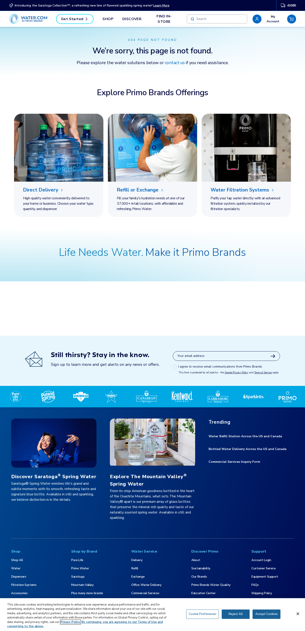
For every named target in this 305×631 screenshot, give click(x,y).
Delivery (136, 560)
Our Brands (199, 576)
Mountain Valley (82, 585)
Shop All (17, 560)
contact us (175, 63)
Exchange (137, 576)
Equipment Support (264, 576)
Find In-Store (164, 19)
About (195, 560)
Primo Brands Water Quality (210, 585)
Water (15, 568)
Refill (134, 568)
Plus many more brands (87, 593)
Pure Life (77, 560)
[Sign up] (273, 356)
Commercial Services (145, 593)
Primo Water (80, 568)
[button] (267, 19)
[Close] (298, 614)
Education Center (203, 593)
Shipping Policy (261, 593)
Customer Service (263, 568)
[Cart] (291, 19)
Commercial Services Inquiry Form (234, 462)
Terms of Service (263, 372)
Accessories (19, 593)
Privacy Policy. (70, 622)
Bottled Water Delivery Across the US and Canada (247, 449)
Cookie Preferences (202, 614)
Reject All (236, 614)
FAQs (255, 585)
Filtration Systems (24, 585)
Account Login (261, 560)
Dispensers (18, 576)
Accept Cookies (266, 614)
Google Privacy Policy (236, 372)
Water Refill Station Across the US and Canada (245, 436)
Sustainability (200, 568)
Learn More (161, 5)
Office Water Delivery (146, 585)
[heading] (58, 190)
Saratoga (77, 576)
